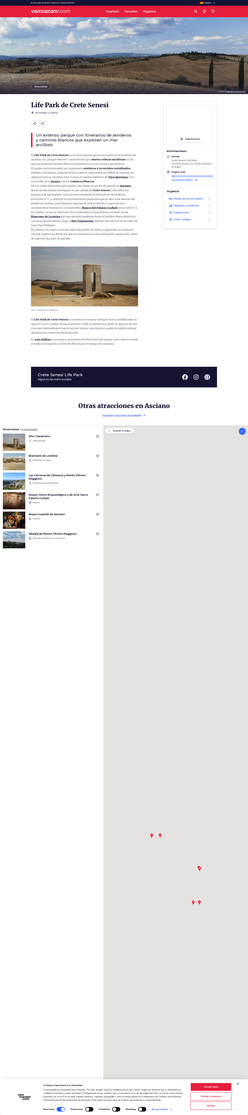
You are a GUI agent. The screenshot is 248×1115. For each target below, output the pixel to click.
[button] (160, 834)
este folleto (43, 339)
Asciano (125, 185)
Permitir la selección (211, 1096)
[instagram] (196, 377)
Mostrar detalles (160, 1109)
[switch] (89, 1109)
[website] (207, 377)
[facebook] (185, 377)
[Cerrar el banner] (238, 1084)
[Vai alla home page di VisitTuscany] (50, 11)
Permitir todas (211, 1087)
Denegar (211, 1105)
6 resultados (29, 429)
